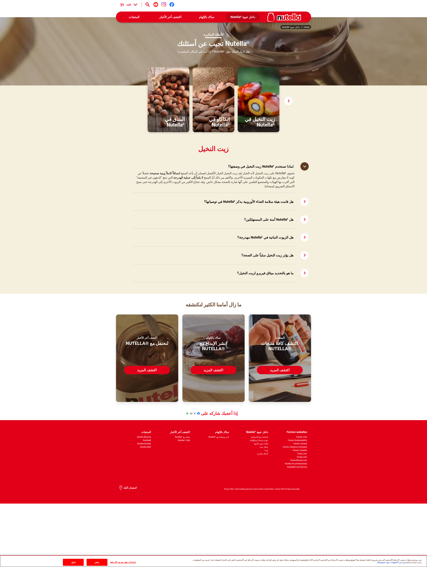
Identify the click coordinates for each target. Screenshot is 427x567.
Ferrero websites (297, 432)
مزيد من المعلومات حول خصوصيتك (391, 562)
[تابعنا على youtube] (155, 4)
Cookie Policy (269, 489)
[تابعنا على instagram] (163, 4)
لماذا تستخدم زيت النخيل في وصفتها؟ (261, 166)
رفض (97, 562)
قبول (73, 562)
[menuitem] (243, 17)
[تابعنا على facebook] (171, 4)
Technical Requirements (243, 489)
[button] (288, 101)
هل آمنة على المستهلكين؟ (269, 219)
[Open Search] (147, 4)
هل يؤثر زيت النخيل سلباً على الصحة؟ (267, 255)
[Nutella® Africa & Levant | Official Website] (284, 17)
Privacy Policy (229, 489)
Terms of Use (258, 489)
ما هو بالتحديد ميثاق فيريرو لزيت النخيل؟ (265, 273)
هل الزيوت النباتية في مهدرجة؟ (265, 237)
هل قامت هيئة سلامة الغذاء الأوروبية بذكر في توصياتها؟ (249, 202)
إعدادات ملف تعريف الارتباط (123, 562)
